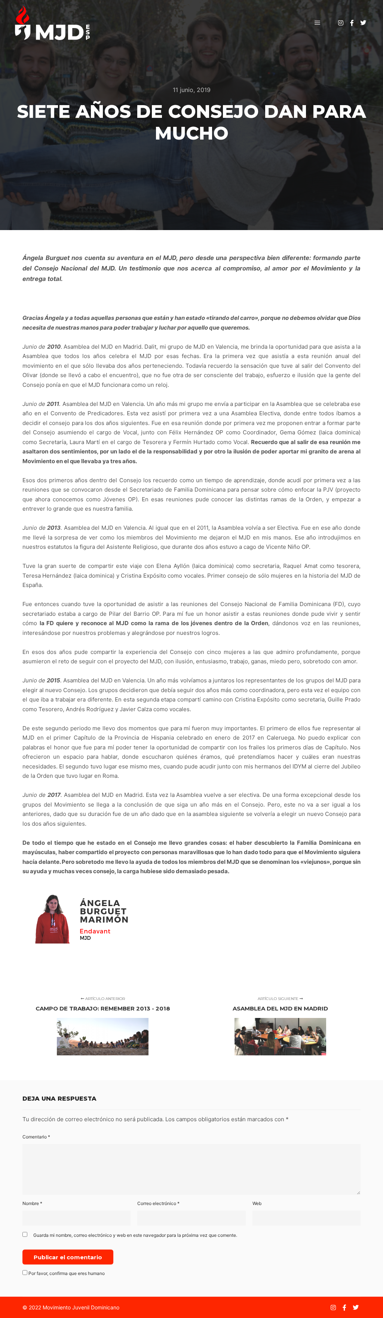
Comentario (36, 1137)
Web (256, 1203)
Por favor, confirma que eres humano (66, 1273)
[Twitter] (363, 23)
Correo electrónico (158, 1203)
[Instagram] (341, 23)
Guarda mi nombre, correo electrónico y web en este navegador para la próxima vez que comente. (135, 1235)
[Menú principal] (317, 23)
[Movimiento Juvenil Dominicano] (52, 23)
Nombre (32, 1203)
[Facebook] (352, 23)
